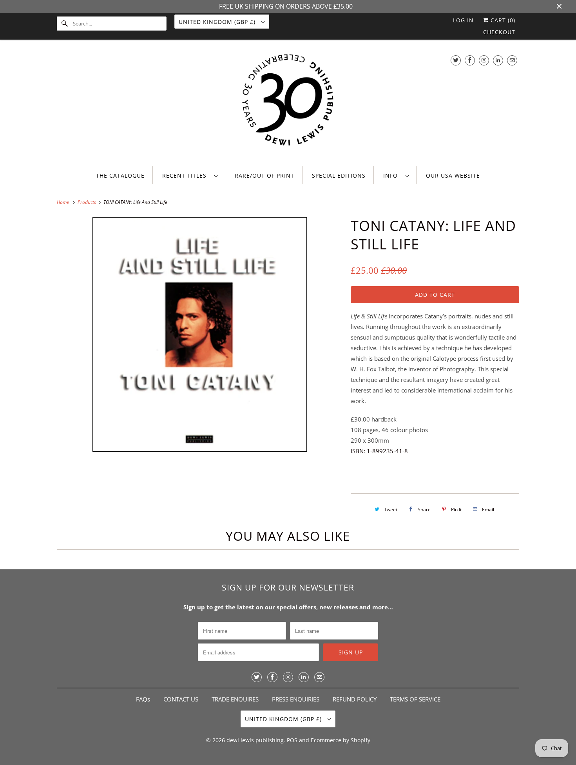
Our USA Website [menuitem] (453, 175)
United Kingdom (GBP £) (218, 21)
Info (392, 175)
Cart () (502, 20)
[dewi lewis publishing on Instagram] (484, 60)
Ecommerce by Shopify (340, 740)
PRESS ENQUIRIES (295, 699)
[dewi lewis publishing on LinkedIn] (498, 60)
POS (292, 740)
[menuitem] (189, 175)
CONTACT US (180, 699)
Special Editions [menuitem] (339, 175)
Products (87, 202)
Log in (463, 20)
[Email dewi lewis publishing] (512, 60)
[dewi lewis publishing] (288, 104)
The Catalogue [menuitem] (120, 175)
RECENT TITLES (186, 175)
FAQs (143, 699)
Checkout (499, 32)
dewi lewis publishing (255, 740)
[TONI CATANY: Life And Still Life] (200, 334)
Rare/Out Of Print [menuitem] (264, 175)
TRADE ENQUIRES (235, 699)
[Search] (64, 23)
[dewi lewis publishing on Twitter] (456, 60)
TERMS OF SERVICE (415, 699)
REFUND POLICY (355, 699)
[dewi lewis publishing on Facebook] (470, 60)
